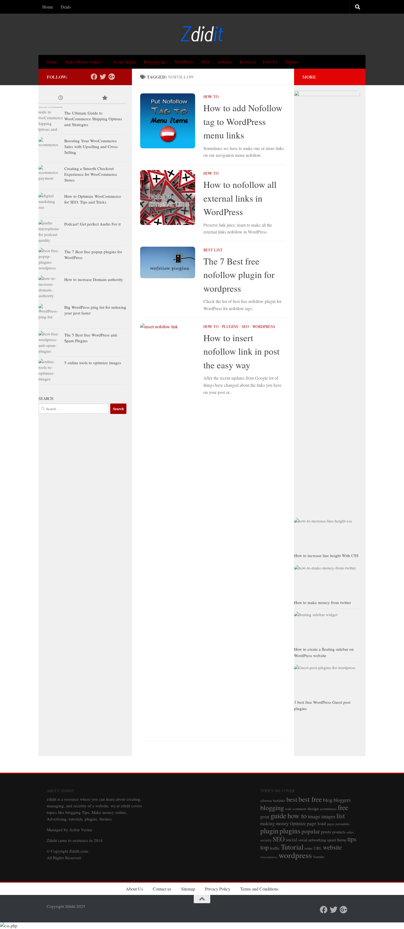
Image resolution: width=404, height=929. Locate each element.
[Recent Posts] (60, 98)
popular (310, 831)
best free (310, 799)
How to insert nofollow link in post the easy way (241, 351)
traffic (275, 848)
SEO (205, 62)
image (314, 816)
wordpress (295, 855)
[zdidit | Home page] (202, 34)
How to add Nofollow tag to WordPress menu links (243, 121)
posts (326, 831)
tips (351, 839)
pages (330, 824)
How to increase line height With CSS (326, 555)
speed (331, 839)
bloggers (342, 799)
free (343, 807)
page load (316, 823)
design (313, 808)
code (288, 808)
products (338, 832)
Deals (66, 7)
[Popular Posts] (104, 98)
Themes (291, 62)
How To (270, 62)
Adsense (224, 62)
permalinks (343, 824)
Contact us (162, 889)
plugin (269, 830)
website (332, 847)
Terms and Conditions (259, 889)
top (264, 847)
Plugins (230, 326)
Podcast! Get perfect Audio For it (92, 224)
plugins (290, 830)
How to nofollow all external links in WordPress (239, 198)
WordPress (184, 62)
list (340, 815)
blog (328, 799)
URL (318, 848)
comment (299, 808)
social (291, 839)
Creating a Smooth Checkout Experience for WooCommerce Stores (90, 174)
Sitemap (188, 889)
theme (341, 839)
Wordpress (263, 326)
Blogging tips (155, 62)
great (264, 817)
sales (350, 832)
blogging (272, 807)
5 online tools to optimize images (92, 362)
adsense (266, 800)
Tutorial (292, 847)
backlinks (279, 801)
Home (47, 7)
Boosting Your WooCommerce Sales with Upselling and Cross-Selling (91, 146)
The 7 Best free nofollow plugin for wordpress (239, 274)
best (291, 799)
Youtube (318, 857)
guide (278, 815)
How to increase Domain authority (93, 279)
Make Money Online (83, 62)
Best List (247, 62)
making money (274, 823)
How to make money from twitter (322, 602)
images (328, 816)
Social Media (124, 62)
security (266, 840)
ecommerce (328, 808)
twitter (308, 848)
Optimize (298, 823)
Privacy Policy (217, 889)
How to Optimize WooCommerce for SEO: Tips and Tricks (92, 199)
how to (297, 815)
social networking (312, 839)
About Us (134, 889)
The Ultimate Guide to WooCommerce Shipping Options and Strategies (93, 118)
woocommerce (269, 857)
